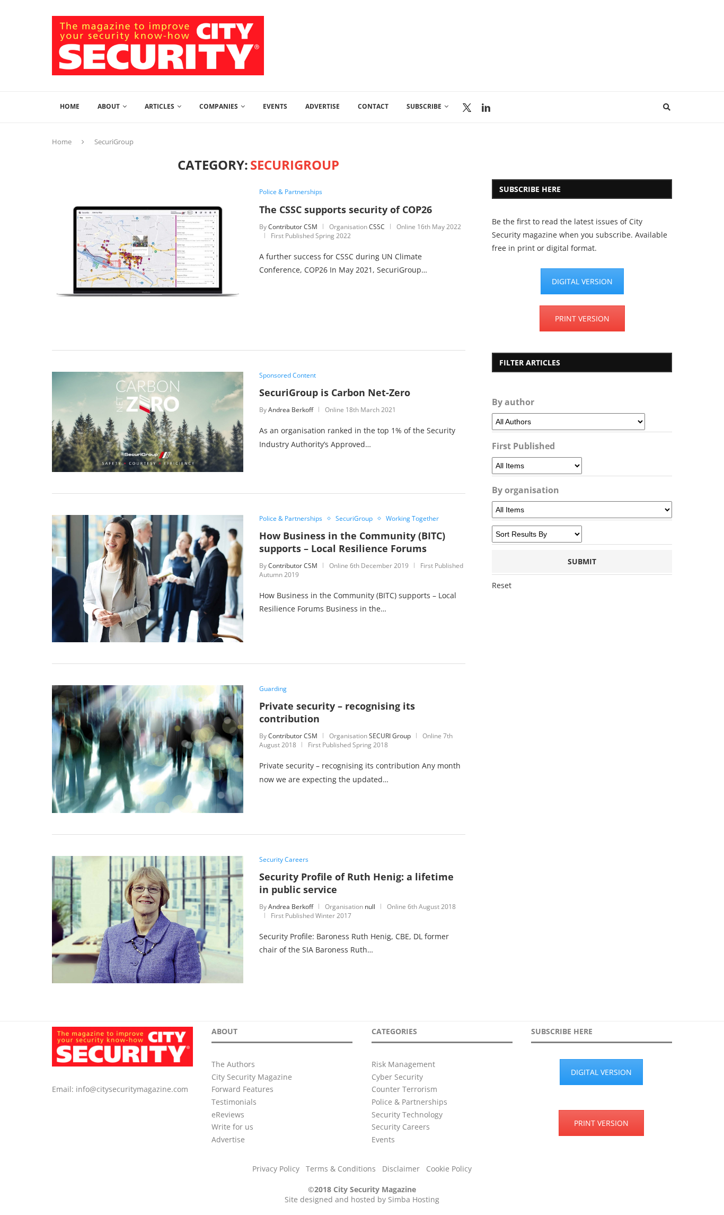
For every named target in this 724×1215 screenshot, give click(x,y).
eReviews (227, 1114)
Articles (159, 106)
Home (70, 106)
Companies (218, 106)
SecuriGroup (354, 518)
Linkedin (486, 108)
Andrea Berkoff (290, 409)
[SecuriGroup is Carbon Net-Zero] (147, 377)
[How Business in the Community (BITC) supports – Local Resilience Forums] (147, 520)
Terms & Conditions (341, 1169)
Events (275, 106)
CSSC (377, 226)
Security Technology (407, 1114)
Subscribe (424, 106)
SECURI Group (390, 735)
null (370, 906)
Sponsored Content (287, 375)
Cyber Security (397, 1077)
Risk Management (403, 1064)
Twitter (466, 108)
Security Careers (283, 859)
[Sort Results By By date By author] (537, 534)
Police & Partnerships (290, 192)
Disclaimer (401, 1169)
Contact (373, 106)
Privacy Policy (275, 1169)
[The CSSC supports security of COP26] (147, 193)
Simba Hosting (413, 1199)
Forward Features (242, 1089)
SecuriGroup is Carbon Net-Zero (334, 392)
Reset (501, 585)
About (109, 106)
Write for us (232, 1127)
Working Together (412, 518)
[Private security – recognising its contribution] (147, 690)
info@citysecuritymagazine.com (132, 1089)
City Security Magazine (251, 1077)
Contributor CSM (292, 226)
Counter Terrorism (404, 1089)
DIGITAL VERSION (582, 281)
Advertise (322, 106)
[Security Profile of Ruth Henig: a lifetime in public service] (147, 861)
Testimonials (234, 1102)
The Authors (233, 1064)
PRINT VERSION (582, 318)
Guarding (273, 689)
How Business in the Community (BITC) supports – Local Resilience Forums (352, 542)
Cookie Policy (449, 1169)
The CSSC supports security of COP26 (345, 209)
